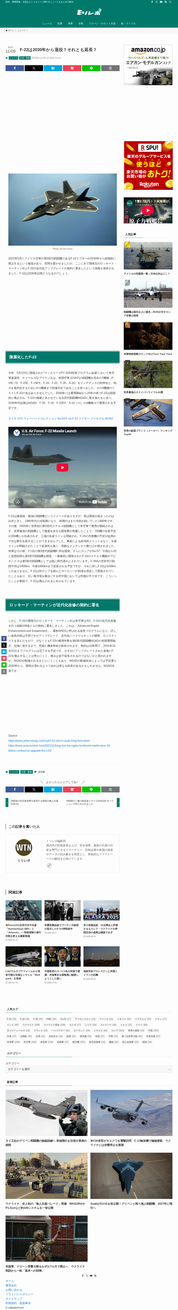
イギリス (124, 1019)
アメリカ (106, 1019)
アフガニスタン (85, 1019)
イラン (160, 1019)
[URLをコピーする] (110, 68)
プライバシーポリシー (19, 1294)
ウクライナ (31, 1024)
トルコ (126, 1024)
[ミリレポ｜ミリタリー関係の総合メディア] (89, 12)
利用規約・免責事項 (18, 1303)
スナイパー (108, 1024)
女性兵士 (56, 1036)
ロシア (117, 1030)
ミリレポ (24, 860)
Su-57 (65, 1019)
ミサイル (100, 1030)
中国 (153, 1030)
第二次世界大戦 (132, 1036)
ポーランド (82, 1030)
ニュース (13, 58)
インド (12, 1024)
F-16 (24, 1019)
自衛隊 (62, 1042)
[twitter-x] (156, 2)
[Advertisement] (63, 119)
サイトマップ (14, 1298)
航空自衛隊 (97, 1042)
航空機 (41, 772)
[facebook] (152, 2)
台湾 (40, 1036)
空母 (113, 1036)
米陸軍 (46, 1042)
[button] (15, 68)
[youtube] (161, 2)
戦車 (71, 1036)
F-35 (38, 1019)
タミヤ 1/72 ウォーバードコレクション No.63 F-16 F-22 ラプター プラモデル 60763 (60, 418)
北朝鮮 (26, 1036)
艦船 (113, 1042)
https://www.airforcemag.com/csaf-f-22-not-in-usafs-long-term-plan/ (49, 740)
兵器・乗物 (25, 58)
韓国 (147, 1042)
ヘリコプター (60, 1030)
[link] (49, 865)
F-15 (11, 1019)
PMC (51, 1019)
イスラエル (143, 1019)
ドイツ (141, 1024)
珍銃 (99, 1036)
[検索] (170, 2)
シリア (90, 1024)
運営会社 (11, 1285)
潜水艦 (85, 1036)
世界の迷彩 (136, 1030)
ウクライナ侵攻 (54, 1024)
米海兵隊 (153, 1036)
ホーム (10, 1280)
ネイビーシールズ (18, 1030)
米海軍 (13, 1042)
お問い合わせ (14, 1289)
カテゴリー (12, 1063)
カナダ (75, 1024)
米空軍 (30, 1042)
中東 (11, 1036)
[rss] (165, 2)
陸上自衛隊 (130, 1042)
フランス (40, 1030)
